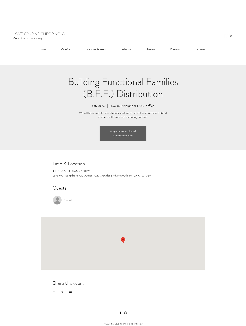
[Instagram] (231, 36)
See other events (123, 135)
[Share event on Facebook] (54, 292)
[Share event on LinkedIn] (70, 292)
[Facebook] (226, 36)
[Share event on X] (62, 292)
